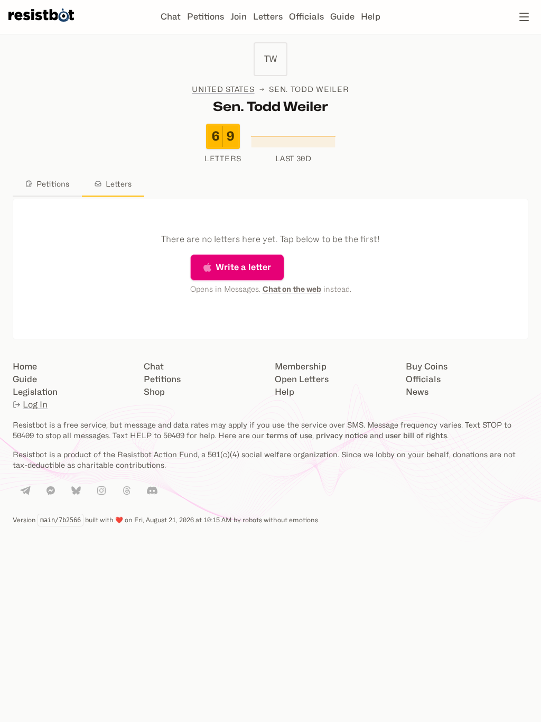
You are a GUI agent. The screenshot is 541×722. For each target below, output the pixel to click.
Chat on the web (292, 288)
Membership (301, 367)
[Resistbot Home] (41, 25)
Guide (342, 17)
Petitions (205, 17)
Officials (306, 17)
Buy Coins (426, 367)
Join (238, 17)
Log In (35, 405)
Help (370, 17)
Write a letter (243, 267)
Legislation (35, 392)
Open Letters (302, 379)
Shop (154, 392)
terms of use (289, 435)
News (417, 392)
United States (223, 89)
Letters (268, 17)
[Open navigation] (524, 17)
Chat (171, 17)
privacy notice (342, 435)
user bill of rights (416, 435)
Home (25, 367)
